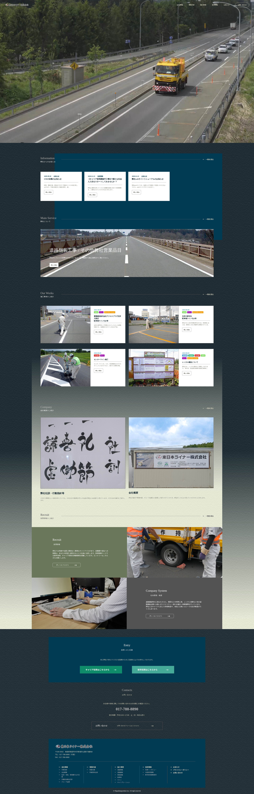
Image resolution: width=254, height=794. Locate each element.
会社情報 (180, 5)
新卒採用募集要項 (150, 775)
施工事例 (203, 5)
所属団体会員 (93, 772)
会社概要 (64, 772)
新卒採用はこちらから (147, 669)
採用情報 (215, 5)
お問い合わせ (242, 5)
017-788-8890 (127, 709)
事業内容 (192, 5)
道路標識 (185, 355)
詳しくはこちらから (62, 565)
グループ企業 (66, 782)
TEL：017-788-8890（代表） (65, 754)
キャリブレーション (110, 312)
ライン (101, 312)
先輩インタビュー (150, 770)
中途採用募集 (149, 772)
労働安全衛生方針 (67, 779)
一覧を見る (210, 159)
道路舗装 (191, 355)
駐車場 (96, 312)
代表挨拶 (64, 770)
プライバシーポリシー (181, 770)
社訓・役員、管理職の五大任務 (71, 776)
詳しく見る (49, 192)
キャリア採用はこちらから (97, 669)
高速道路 (96, 355)
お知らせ (227, 5)
